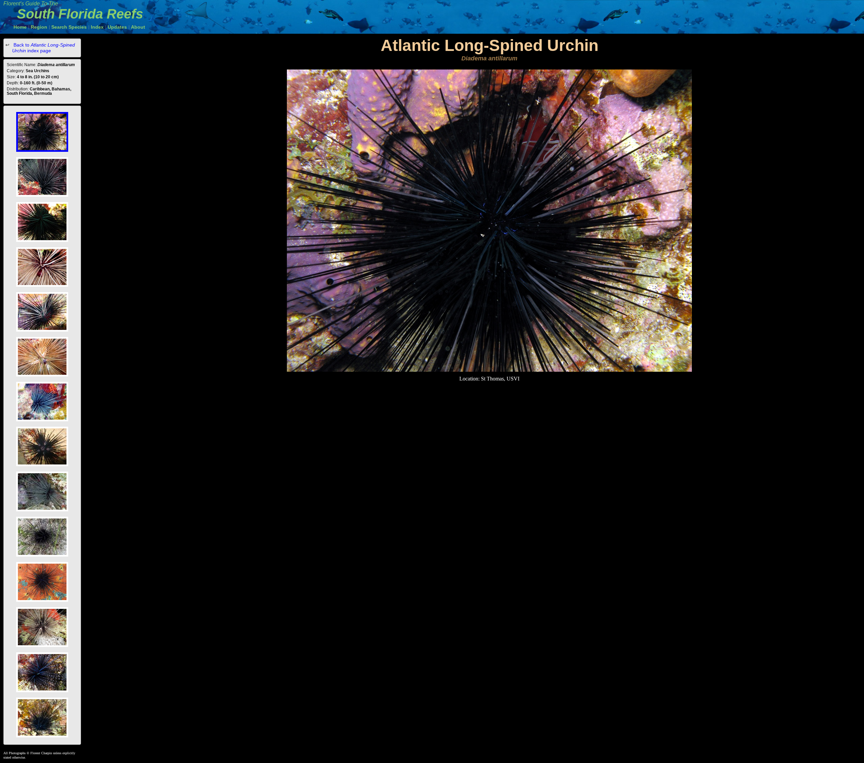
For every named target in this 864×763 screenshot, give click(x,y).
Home (20, 27)
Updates (117, 27)
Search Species (69, 27)
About (138, 27)
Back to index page (43, 47)
